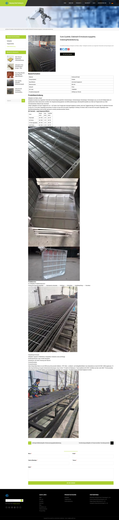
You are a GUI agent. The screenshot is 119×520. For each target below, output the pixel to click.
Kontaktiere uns (102, 3)
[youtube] (15, 507)
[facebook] (6, 507)
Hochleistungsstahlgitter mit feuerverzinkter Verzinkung (92, 443)
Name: (30, 453)
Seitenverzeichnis (43, 508)
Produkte (78, 3)
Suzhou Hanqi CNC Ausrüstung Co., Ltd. (98, 499)
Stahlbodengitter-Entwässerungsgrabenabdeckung (49, 443)
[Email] (22, 500)
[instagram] (17, 507)
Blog (94, 3)
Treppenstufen (10, 43)
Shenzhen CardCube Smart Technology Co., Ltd (100, 497)
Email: (74, 453)
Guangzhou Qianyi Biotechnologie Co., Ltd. (99, 503)
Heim (65, 3)
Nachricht (87, 3)
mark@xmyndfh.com (71, 518)
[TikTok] (20, 507)
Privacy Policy (42, 510)
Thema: (75, 460)
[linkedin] (9, 507)
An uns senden (68, 54)
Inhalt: (29, 467)
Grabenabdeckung (18, 29)
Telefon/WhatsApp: (32, 460)
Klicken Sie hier (16, 503)
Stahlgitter (9, 41)
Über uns (71, 3)
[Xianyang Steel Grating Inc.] (12, 495)
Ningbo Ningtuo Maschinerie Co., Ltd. (98, 501)
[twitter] (12, 507)
